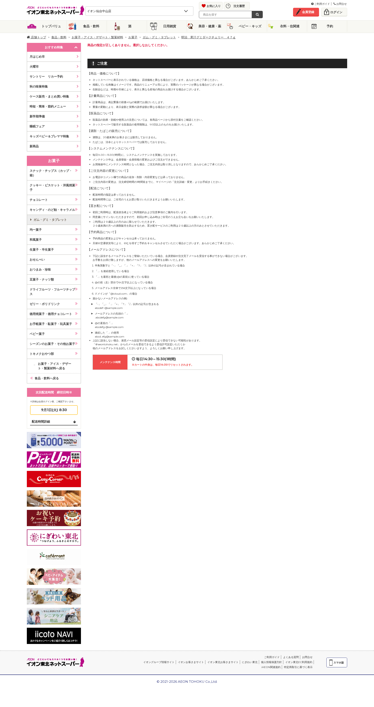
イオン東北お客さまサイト (223, 662)
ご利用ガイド (322, 3)
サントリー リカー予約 (46, 76)
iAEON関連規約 (270, 667)
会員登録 (308, 12)
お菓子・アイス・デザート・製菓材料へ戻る (54, 366)
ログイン (336, 12)
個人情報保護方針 (271, 662)
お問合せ (341, 3)
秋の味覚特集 (39, 86)
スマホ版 (339, 662)
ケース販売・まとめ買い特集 (49, 96)
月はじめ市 (37, 56)
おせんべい (37, 259)
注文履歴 (239, 6)
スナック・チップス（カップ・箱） (51, 173)
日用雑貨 (169, 26)
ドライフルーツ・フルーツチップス (52, 291)
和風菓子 (36, 240)
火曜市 (34, 66)
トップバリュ (51, 26)
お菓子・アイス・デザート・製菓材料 (97, 37)
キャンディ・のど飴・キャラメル (52, 210)
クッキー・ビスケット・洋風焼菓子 (52, 187)
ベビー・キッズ (250, 26)
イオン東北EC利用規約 (298, 662)
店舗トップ (38, 37)
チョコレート (39, 200)
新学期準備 (37, 116)
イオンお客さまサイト (191, 662)
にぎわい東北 (250, 662)
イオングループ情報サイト (158, 662)
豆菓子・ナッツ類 (42, 279)
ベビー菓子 (37, 334)
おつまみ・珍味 (40, 269)
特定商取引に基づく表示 (298, 667)
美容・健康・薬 (209, 26)
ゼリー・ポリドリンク (45, 304)
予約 (330, 26)
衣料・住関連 (290, 26)
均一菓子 (36, 230)
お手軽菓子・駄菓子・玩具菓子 (51, 324)
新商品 (34, 146)
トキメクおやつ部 (42, 354)
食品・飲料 (91, 26)
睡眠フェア (37, 126)
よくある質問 (291, 657)
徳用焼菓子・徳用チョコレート (51, 314)
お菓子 (132, 37)
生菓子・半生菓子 (42, 249)
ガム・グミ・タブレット (159, 37)
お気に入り (214, 6)
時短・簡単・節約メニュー (48, 106)
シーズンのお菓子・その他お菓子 (52, 344)
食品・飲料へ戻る (47, 378)
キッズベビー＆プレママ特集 (49, 136)
